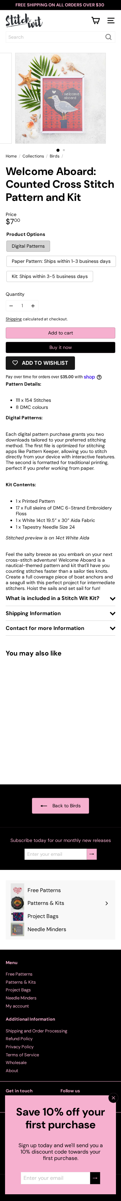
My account (17, 1006)
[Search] (108, 37)
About (12, 1070)
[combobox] (60, 37)
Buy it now (60, 347)
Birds (54, 156)
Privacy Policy (20, 1047)
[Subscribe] (95, 1178)
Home (11, 156)
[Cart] (95, 20)
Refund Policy (19, 1038)
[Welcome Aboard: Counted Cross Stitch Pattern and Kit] (47, 717)
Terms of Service (22, 1055)
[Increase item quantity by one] (33, 305)
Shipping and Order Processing (36, 1031)
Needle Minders (21, 998)
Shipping (14, 319)
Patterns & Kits (21, 982)
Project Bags (18, 990)
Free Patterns (19, 974)
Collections (33, 156)
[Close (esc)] (114, 1098)
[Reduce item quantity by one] (11, 305)
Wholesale (16, 1062)
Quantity (15, 294)
